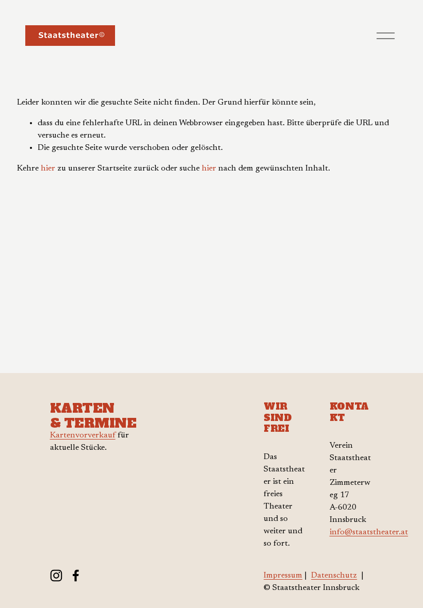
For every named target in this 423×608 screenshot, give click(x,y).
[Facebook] (76, 575)
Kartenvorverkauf (83, 435)
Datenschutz (334, 575)
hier (48, 168)
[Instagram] (56, 575)
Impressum (283, 575)
